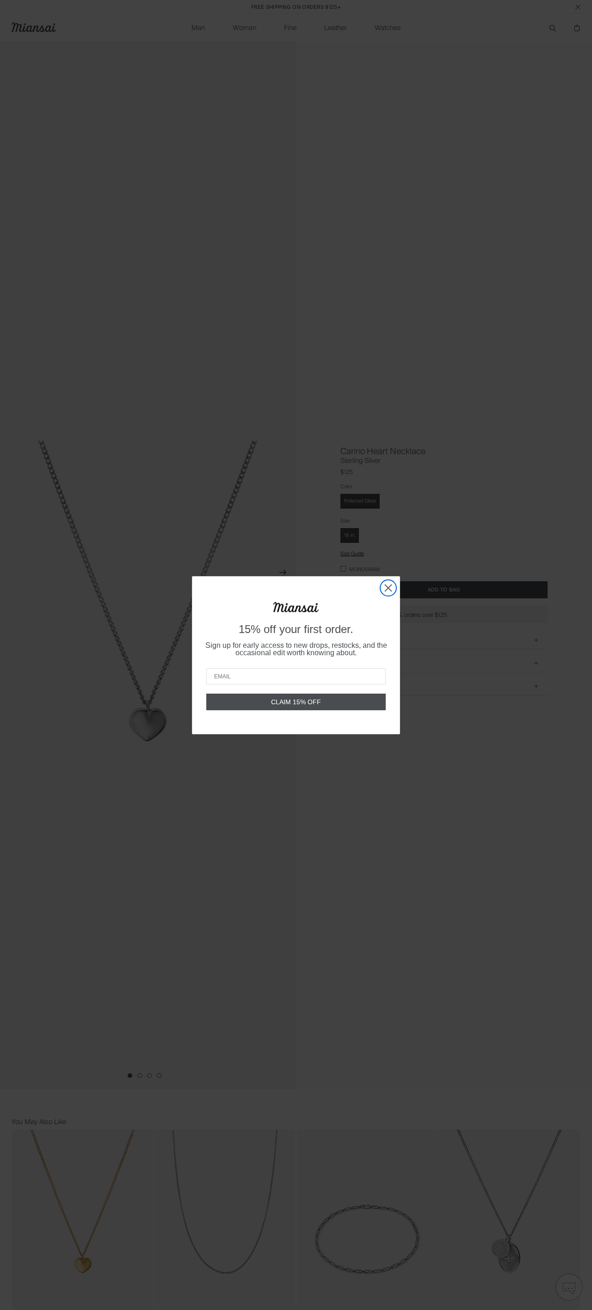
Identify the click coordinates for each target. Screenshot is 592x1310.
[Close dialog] (388, 588)
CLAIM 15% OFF (296, 702)
